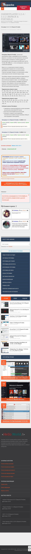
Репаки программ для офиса (7, 476)
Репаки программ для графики (7, 467)
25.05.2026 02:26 (14, 330)
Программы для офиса (8, 270)
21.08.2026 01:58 (14, 304)
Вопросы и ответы (7, 282)
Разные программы (7, 273)
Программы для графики (9, 261)
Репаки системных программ (7, 463)
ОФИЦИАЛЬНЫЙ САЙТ (11, 149)
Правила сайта (6, 285)
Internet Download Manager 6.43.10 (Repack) (19, 303)
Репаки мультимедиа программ (20, 21)
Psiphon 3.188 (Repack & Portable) (17, 322)
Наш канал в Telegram (16, 251)
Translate (10, 246)
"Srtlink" (3, 159)
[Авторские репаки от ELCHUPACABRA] (7, 4)
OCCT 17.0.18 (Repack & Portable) (10, 514)
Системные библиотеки (8, 276)
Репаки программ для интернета (8, 470)
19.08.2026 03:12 (14, 345)
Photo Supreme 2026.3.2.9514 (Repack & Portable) (14, 521)
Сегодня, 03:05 (14, 338)
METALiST (24, 210)
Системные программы (8, 258)
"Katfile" (24, 158)
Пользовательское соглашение (10, 291)
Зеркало (12, 122)
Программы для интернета (9, 264)
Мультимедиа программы (9, 267)
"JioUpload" (20, 158)
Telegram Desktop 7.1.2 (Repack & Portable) (13, 507)
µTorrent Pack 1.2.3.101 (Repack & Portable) (19, 329)
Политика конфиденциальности (11, 288)
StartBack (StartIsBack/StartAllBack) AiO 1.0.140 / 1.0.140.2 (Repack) (18, 343)
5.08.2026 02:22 (14, 312)
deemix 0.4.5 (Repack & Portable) (15, 399)
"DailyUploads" (5, 158)
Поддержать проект (23, 7)
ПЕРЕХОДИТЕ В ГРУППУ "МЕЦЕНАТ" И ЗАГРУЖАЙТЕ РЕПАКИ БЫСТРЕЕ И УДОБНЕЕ (15, 183)
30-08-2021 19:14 (5, 29)
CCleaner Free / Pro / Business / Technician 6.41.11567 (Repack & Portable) (19, 349)
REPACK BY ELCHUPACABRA (6, 21)
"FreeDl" (15, 158)
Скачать (3, 122)
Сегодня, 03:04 (7, 508)
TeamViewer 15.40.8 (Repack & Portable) (18, 316)
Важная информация (8, 279)
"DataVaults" (11, 158)
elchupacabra (13, 29)
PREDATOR (24, 221)
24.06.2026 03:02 (14, 351)
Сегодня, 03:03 (7, 523)
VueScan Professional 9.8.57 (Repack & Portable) (18, 336)
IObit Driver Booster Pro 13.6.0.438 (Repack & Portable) (19, 310)
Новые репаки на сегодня (9, 255)
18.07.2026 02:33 (14, 324)
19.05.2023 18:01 (14, 317)
